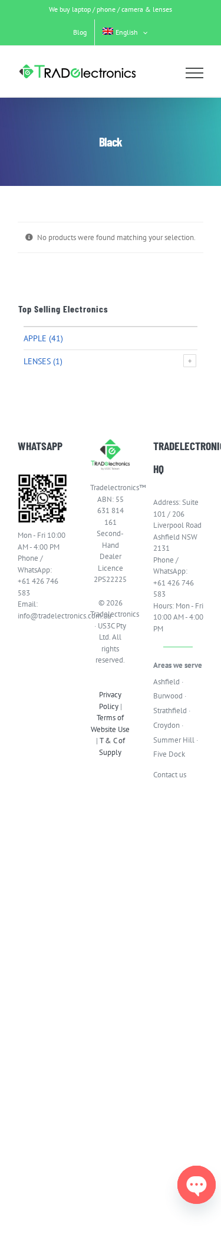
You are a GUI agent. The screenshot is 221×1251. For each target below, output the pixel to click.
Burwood (168, 696)
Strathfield (170, 711)
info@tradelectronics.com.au (43, 616)
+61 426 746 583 (38, 587)
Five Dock (169, 754)
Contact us (169, 775)
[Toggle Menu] (194, 73)
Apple (35, 338)
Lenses (37, 361)
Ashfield (166, 682)
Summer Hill (173, 740)
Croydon (166, 725)
